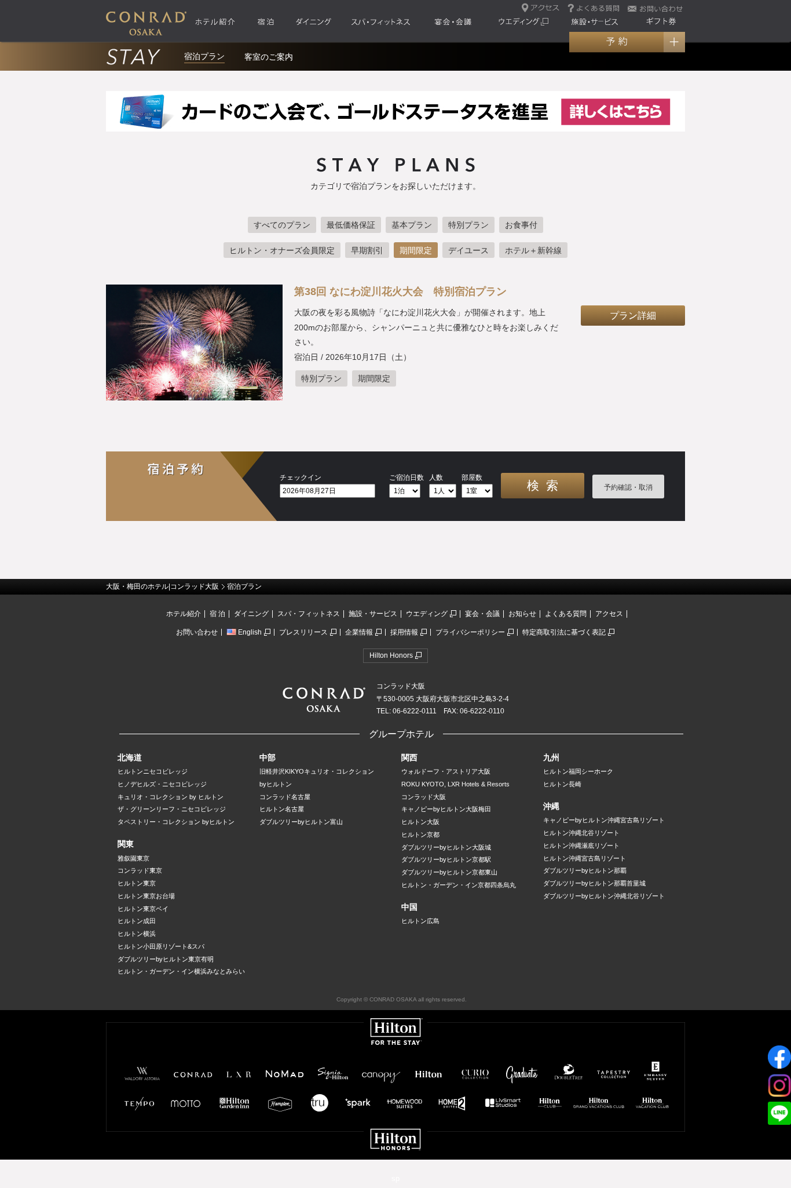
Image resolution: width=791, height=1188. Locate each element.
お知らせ (522, 614)
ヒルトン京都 (420, 834)
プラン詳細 (633, 315)
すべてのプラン (282, 224)
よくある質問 (566, 614)
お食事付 (521, 224)
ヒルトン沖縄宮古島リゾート (584, 858)
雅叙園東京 (133, 858)
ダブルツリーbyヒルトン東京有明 (166, 959)
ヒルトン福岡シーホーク (578, 771)
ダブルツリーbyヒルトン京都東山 (449, 872)
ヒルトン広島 (420, 920)
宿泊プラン (204, 56)
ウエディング (427, 614)
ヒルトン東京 (137, 883)
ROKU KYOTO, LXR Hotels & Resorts (455, 784)
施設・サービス (373, 614)
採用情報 (404, 632)
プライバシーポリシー (470, 632)
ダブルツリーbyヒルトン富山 (301, 821)
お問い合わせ (197, 632)
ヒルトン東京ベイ (143, 908)
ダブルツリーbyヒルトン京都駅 (446, 859)
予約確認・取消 (628, 487)
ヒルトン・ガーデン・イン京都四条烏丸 (458, 884)
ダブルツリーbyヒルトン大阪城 (446, 847)
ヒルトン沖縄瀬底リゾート (581, 845)
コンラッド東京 (140, 870)
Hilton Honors (391, 655)
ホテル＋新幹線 (533, 250)
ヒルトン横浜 (137, 933)
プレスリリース (303, 632)
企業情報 (359, 632)
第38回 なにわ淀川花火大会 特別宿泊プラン (400, 291)
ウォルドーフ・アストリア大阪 (445, 771)
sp (395, 1178)
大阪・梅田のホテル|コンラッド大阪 (162, 586)
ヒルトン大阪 (420, 821)
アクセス (609, 614)
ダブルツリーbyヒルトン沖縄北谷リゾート (604, 895)
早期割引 (367, 250)
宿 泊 (217, 614)
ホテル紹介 (183, 614)
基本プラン (411, 224)
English (250, 632)
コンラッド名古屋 (284, 796)
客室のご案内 (268, 56)
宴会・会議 (482, 614)
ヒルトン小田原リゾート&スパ (161, 946)
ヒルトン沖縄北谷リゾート (581, 832)
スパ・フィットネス (308, 614)
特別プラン (468, 224)
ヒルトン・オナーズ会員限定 (282, 250)
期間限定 (416, 250)
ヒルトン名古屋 (281, 809)
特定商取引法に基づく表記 (564, 632)
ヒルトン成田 (137, 920)
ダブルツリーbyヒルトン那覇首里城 (594, 883)
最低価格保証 (351, 224)
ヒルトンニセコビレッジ (153, 771)
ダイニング (251, 614)
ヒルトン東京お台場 (146, 895)
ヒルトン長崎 (562, 784)
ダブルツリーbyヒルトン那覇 (585, 870)
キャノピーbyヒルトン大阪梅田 (446, 809)
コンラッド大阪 (423, 796)
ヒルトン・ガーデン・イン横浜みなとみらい (181, 971)
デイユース (468, 250)
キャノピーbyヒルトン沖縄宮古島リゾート (604, 820)
